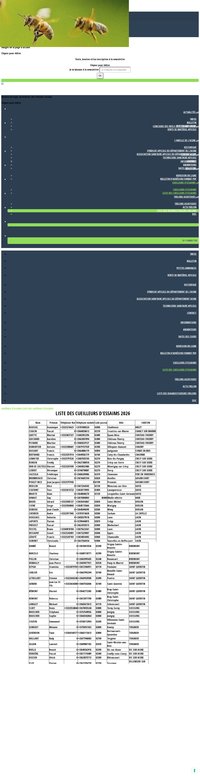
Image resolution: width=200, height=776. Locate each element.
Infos (193, 119)
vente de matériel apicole (182, 129)
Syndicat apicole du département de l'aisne (171, 150)
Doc (194, 214)
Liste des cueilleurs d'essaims (179, 193)
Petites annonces (186, 268)
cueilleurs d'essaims (184, 189)
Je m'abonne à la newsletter (85, 69)
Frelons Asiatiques (185, 203)
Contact (191, 313)
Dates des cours (187, 336)
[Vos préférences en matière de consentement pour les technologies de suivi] (195, 770)
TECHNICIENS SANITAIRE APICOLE (179, 157)
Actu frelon (189, 207)
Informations (188, 161)
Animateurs (189, 165)
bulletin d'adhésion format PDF (178, 179)
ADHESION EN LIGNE (186, 175)
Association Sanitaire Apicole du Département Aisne (166, 154)
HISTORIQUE (190, 147)
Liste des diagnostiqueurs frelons (176, 210)
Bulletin (191, 122)
